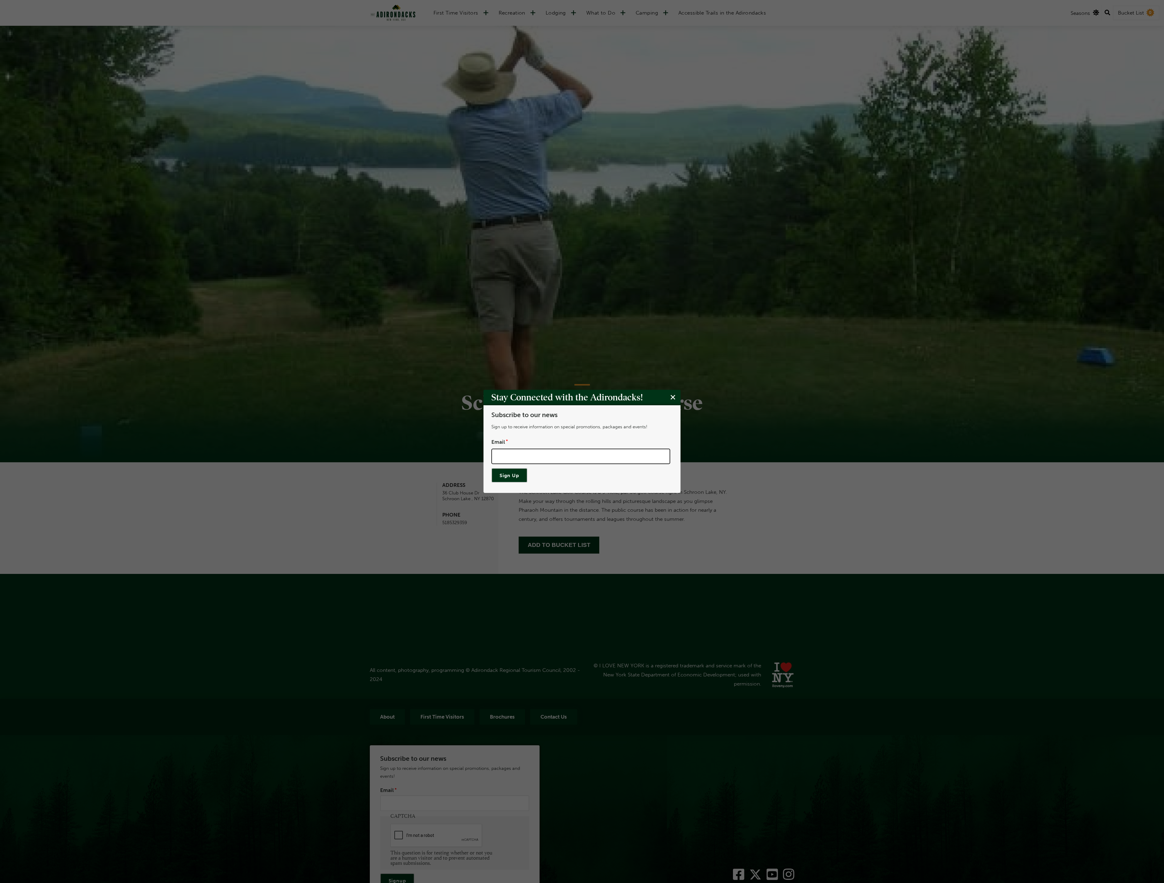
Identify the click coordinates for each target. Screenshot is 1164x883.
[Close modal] (673, 397)
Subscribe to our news (524, 415)
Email (498, 442)
